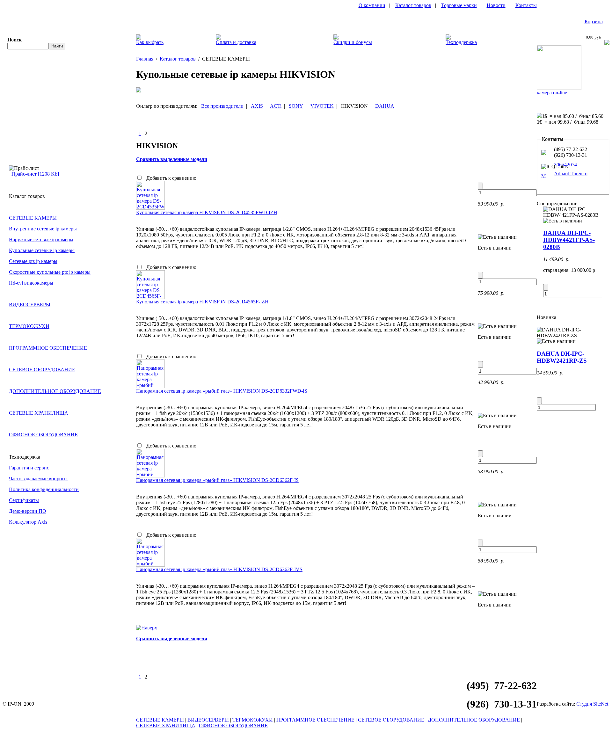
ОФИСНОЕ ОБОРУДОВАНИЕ (43, 434)
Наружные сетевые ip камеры (41, 239)
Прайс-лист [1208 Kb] (35, 174)
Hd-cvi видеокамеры (31, 283)
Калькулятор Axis (28, 522)
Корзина (594, 21)
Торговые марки (459, 5)
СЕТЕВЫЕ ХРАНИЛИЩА (38, 413)
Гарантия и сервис (29, 467)
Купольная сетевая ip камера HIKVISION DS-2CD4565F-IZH (202, 301)
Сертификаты (24, 500)
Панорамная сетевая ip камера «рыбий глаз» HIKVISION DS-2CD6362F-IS (217, 480)
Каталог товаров (413, 5)
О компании (372, 5)
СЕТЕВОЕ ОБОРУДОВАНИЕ (42, 369)
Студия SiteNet (592, 704)
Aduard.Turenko (570, 173)
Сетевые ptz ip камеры (33, 261)
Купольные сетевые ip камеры (42, 250)
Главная (144, 59)
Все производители (222, 106)
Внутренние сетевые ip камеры (43, 228)
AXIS (257, 106)
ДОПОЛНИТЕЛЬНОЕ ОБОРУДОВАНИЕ (55, 391)
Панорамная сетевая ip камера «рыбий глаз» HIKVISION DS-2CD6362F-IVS (219, 569)
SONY (296, 106)
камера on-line (552, 92)
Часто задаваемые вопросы (38, 478)
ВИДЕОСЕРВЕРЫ (29, 304)
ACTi (275, 106)
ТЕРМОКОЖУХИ (29, 326)
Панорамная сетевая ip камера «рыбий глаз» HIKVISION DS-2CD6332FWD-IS (221, 391)
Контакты (526, 5)
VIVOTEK (322, 106)
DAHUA (384, 106)
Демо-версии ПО (27, 511)
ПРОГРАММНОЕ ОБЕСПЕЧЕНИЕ (48, 348)
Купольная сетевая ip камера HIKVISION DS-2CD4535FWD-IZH (206, 212)
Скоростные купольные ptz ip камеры (50, 272)
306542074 (565, 164)
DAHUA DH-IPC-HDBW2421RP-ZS (562, 357)
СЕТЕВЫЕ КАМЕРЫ (33, 218)
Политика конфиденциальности (44, 489)
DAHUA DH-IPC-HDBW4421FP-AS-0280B (569, 239)
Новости (496, 5)
